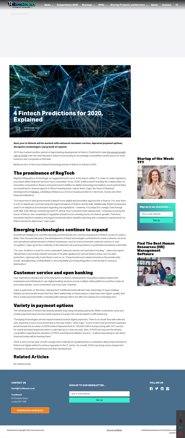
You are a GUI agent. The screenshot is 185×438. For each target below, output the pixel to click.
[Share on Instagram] (180, 433)
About (154, 5)
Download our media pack (30, 410)
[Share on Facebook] (180, 415)
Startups (87, 5)
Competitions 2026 (67, 5)
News (47, 5)
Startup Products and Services (127, 5)
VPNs (101, 5)
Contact (166, 5)
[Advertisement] (86, 35)
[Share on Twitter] (180, 421)
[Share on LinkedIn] (180, 427)
